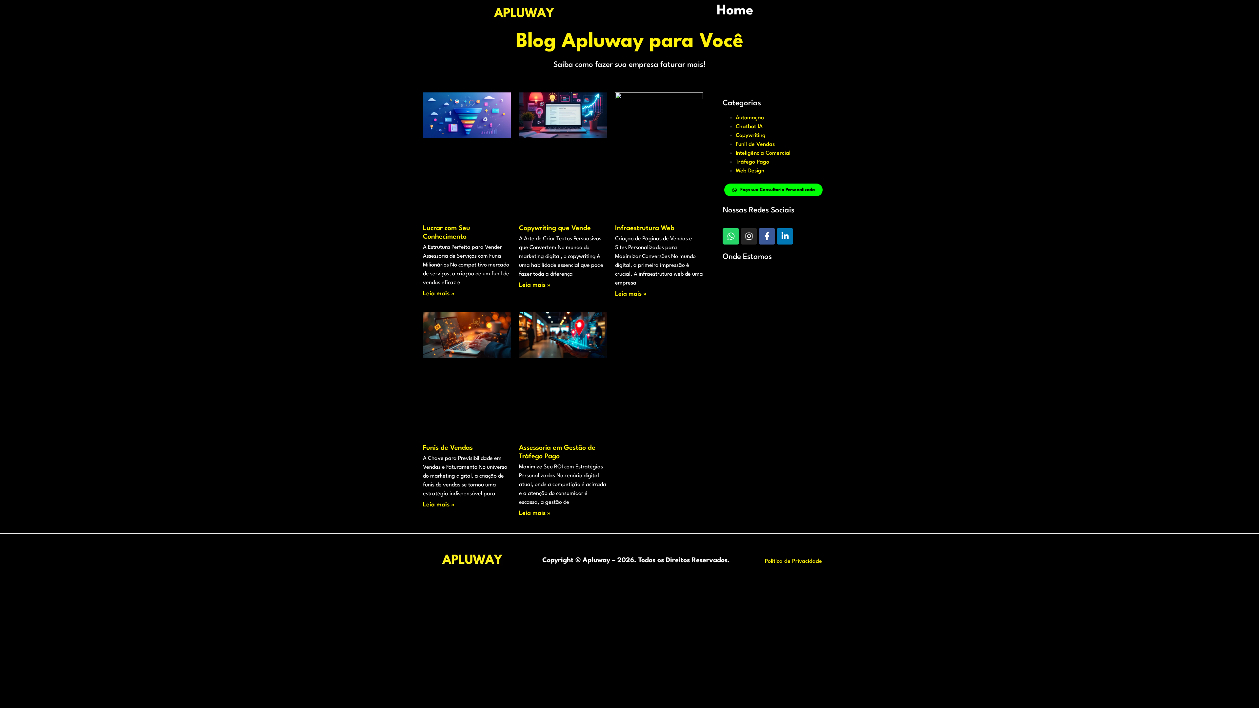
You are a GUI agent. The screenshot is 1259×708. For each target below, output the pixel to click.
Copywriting (751, 135)
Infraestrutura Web (644, 228)
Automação (750, 118)
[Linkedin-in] (785, 236)
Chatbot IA (749, 126)
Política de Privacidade (793, 561)
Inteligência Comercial (763, 153)
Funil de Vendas (755, 144)
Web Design (750, 171)
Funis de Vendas (448, 448)
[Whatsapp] (731, 236)
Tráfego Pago (752, 162)
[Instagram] (749, 236)
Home (735, 11)
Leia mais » (438, 294)
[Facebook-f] (767, 236)
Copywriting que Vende (555, 228)
